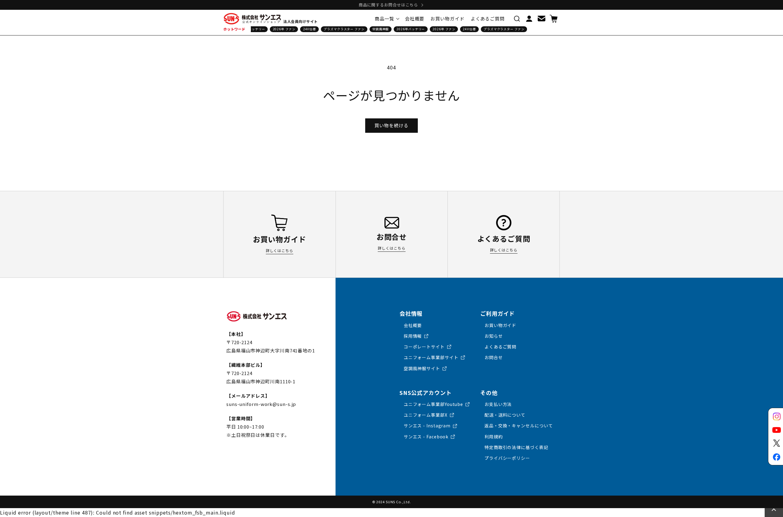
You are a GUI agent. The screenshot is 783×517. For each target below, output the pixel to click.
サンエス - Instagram (427, 425)
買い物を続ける (391, 125)
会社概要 (413, 325)
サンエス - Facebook (426, 436)
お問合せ (493, 357)
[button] (517, 18)
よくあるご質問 (500, 347)
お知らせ (493, 336)
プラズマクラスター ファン (341, 29)
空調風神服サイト (422, 368)
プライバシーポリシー (507, 458)
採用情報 (413, 336)
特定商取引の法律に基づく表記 (516, 447)
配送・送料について (504, 415)
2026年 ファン (281, 29)
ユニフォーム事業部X (425, 415)
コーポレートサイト (424, 347)
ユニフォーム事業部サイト (431, 357)
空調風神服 (377, 29)
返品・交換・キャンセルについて (518, 425)
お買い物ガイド (500, 325)
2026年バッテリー (408, 29)
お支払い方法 (498, 404)
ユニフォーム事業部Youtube (433, 404)
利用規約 (493, 436)
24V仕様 (307, 29)
